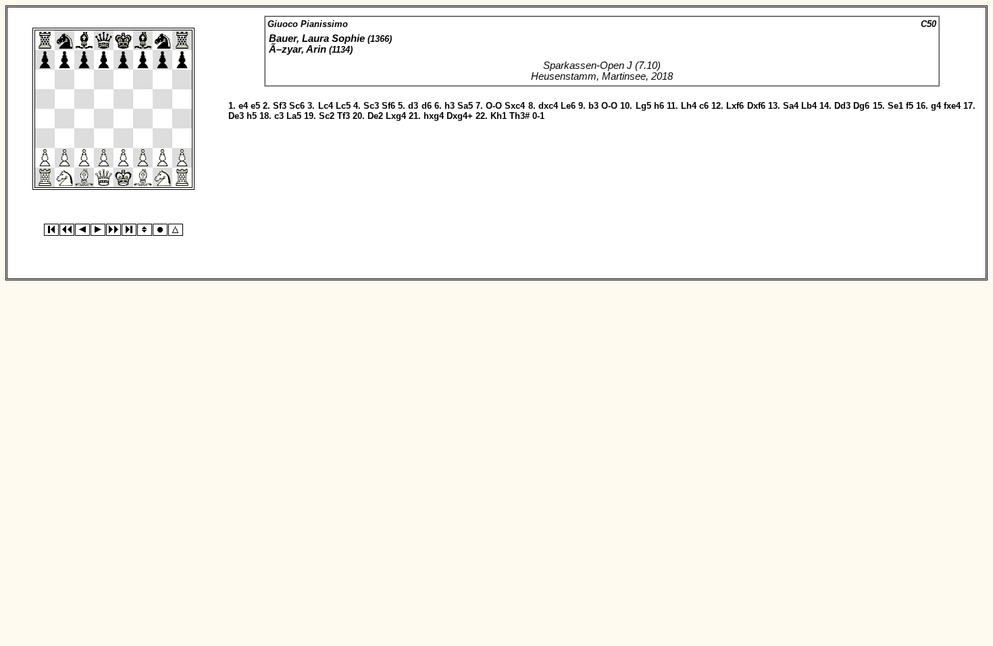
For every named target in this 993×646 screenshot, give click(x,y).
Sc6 (297, 106)
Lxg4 (396, 116)
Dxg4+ (460, 116)
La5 (293, 116)
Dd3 (842, 106)
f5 (909, 106)
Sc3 (371, 106)
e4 (243, 106)
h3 (449, 106)
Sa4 (790, 106)
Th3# (519, 116)
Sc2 (326, 116)
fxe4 (952, 106)
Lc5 (343, 106)
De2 (375, 116)
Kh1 (498, 116)
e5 (255, 106)
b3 (593, 106)
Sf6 (388, 106)
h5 (252, 116)
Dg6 (861, 106)
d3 (413, 106)
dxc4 (548, 106)
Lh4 (688, 106)
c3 (279, 116)
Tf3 (343, 116)
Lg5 (643, 106)
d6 (427, 106)
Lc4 (325, 106)
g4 (936, 106)
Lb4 (809, 106)
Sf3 (279, 106)
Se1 (895, 106)
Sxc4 (515, 106)
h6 (659, 106)
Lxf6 (735, 106)
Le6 (568, 106)
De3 (236, 116)
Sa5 (465, 106)
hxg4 (434, 116)
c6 (704, 106)
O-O (494, 106)
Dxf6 (756, 106)
